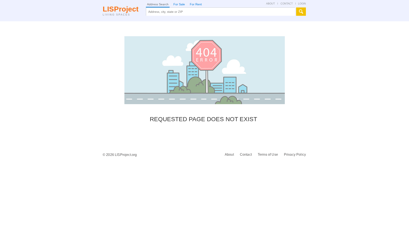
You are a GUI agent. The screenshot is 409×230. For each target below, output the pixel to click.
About (229, 154)
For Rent (196, 4)
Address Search (157, 4)
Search (301, 11)
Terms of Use (268, 154)
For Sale (179, 4)
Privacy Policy (295, 154)
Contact (246, 154)
